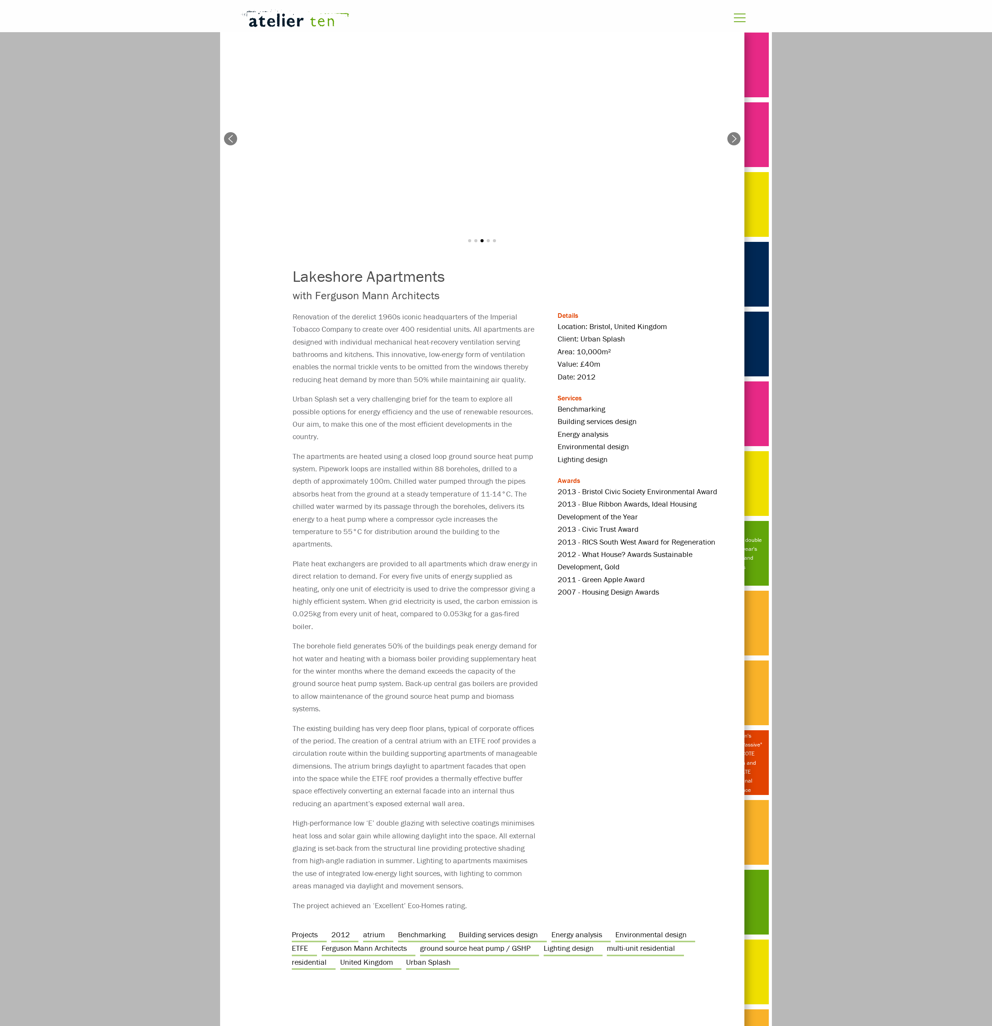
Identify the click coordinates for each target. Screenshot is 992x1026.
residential (309, 962)
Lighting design (569, 948)
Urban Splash (428, 962)
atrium (374, 934)
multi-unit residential (641, 948)
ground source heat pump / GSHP (475, 948)
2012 (340, 934)
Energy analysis (576, 934)
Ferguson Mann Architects (364, 948)
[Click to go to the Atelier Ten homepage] (401, 20)
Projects (305, 934)
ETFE (300, 948)
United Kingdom (366, 962)
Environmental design (651, 934)
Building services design (498, 934)
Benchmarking (422, 934)
